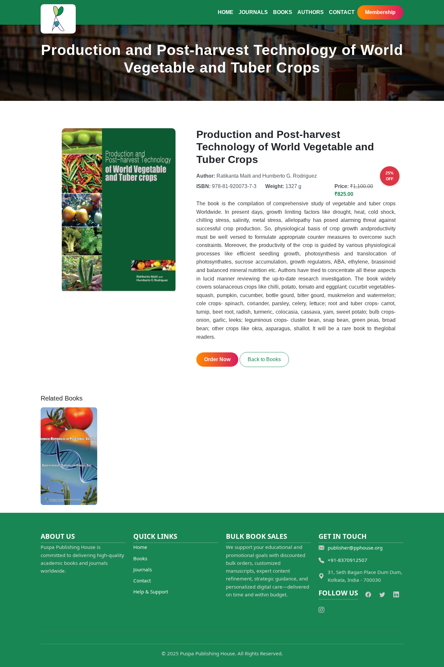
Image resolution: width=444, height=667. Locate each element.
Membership (380, 12)
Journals (253, 12)
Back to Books (264, 359)
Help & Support (150, 591)
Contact (342, 12)
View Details (69, 488)
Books (282, 12)
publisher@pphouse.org (355, 547)
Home (225, 12)
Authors (310, 12)
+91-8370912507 (347, 560)
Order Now (217, 359)
